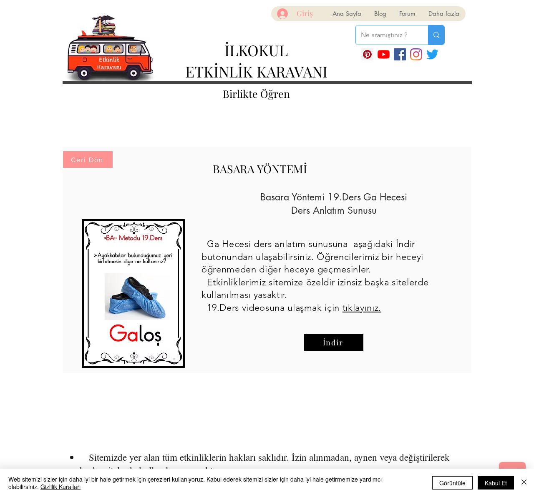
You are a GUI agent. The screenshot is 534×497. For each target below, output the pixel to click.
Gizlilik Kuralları (60, 486)
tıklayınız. (362, 307)
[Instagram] (416, 54)
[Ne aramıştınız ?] (436, 35)
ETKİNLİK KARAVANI (256, 71)
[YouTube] (384, 54)
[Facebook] (400, 54)
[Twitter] (432, 54)
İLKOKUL (256, 50)
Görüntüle (452, 483)
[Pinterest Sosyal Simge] (367, 54)
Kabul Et (496, 483)
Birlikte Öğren (256, 93)
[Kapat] (524, 482)
